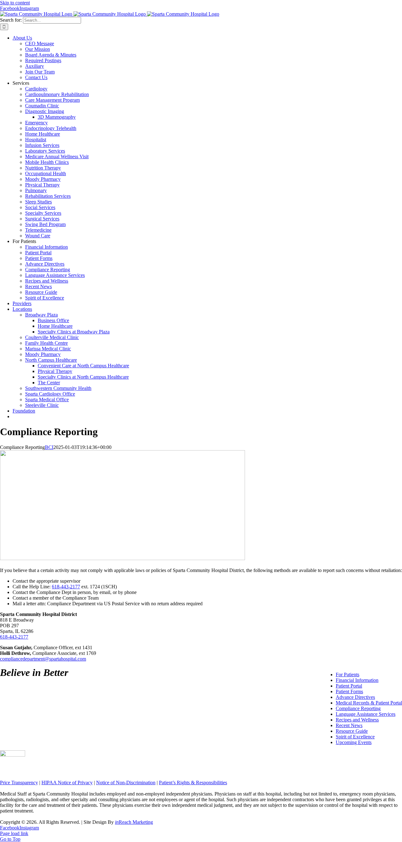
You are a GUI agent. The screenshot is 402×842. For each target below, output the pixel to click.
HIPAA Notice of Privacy (67, 782)
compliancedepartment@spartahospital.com (43, 658)
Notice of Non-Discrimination (125, 782)
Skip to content (15, 2)
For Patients (347, 674)
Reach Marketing (134, 822)
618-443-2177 (66, 586)
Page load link (14, 833)
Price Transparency (19, 782)
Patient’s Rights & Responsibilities (193, 782)
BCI (49, 447)
